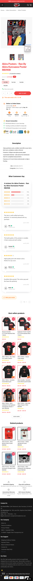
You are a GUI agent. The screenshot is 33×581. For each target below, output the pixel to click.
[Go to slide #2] (21, 57)
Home (2, 10)
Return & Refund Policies (7, 544)
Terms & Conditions (6, 525)
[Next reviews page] (29, 301)
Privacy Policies (5, 527)
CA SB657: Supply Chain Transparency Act (12, 532)
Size (3, 79)
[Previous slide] (3, 32)
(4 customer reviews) (14, 73)
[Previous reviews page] (21, 301)
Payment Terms (5, 542)
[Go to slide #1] (12, 57)
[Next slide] (29, 32)
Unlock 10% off (3, 574)
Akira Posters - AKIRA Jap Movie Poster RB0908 (23, 443)
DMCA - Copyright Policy (7, 530)
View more (16, 416)
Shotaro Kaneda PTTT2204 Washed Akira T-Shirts (8, 333)
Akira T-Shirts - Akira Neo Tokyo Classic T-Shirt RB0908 (24, 405)
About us (3, 523)
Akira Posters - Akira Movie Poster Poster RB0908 (7, 443)
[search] (28, 5)
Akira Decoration (11, 10)
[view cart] (31, 5)
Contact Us (4, 547)
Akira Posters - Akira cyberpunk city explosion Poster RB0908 (24, 468)
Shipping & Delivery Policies (8, 540)
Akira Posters (22, 10)
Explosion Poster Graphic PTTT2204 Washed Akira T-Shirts (24, 333)
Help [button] (30, 579)
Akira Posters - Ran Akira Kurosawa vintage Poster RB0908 (8, 468)
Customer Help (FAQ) (6, 549)
